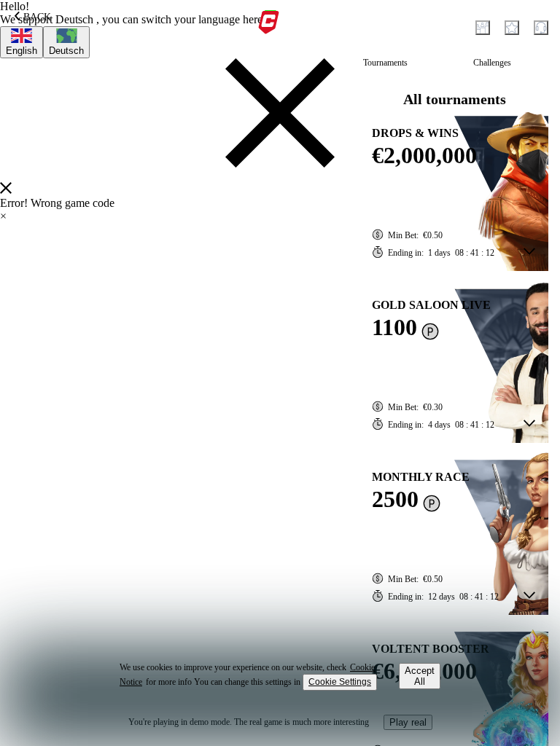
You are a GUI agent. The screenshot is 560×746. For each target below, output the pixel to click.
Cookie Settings (339, 682)
